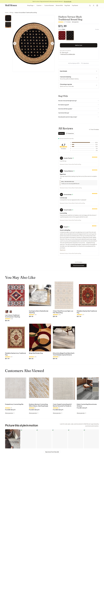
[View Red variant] (6, 311)
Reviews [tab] (61, 133)
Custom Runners (49, 5)
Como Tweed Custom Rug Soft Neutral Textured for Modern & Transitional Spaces (62, 405)
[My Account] (93, 5)
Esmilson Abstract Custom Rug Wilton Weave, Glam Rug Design (38, 405)
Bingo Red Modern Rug (36, 353)
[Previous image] (14, 43)
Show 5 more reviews (78, 265)
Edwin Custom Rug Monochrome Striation (87, 405)
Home (6, 12)
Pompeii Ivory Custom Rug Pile (14, 404)
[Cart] (97, 5)
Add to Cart (78, 45)
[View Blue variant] (10, 311)
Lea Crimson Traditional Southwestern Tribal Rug (12, 316)
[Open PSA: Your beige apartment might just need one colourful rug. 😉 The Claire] (28, 438)
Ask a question (75, 22)
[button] (33, 43)
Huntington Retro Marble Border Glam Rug (38, 311)
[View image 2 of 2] (8, 25)
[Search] (90, 5)
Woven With (59, 5)
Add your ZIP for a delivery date (68, 54)
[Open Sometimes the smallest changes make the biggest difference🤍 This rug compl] (91, 438)
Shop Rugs (30, 5)
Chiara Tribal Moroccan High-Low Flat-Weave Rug (63, 311)
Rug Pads (67, 5)
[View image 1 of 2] (8, 18)
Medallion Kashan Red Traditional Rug (87, 311)
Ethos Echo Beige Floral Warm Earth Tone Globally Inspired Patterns (63, 354)
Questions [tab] (71, 133)
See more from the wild (52, 452)
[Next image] (52, 43)
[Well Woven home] (11, 5)
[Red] (62, 35)
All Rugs (11, 12)
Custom (39, 5)
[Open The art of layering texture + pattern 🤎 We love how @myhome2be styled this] (12, 438)
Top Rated (75, 5)
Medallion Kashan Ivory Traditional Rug (15, 354)
